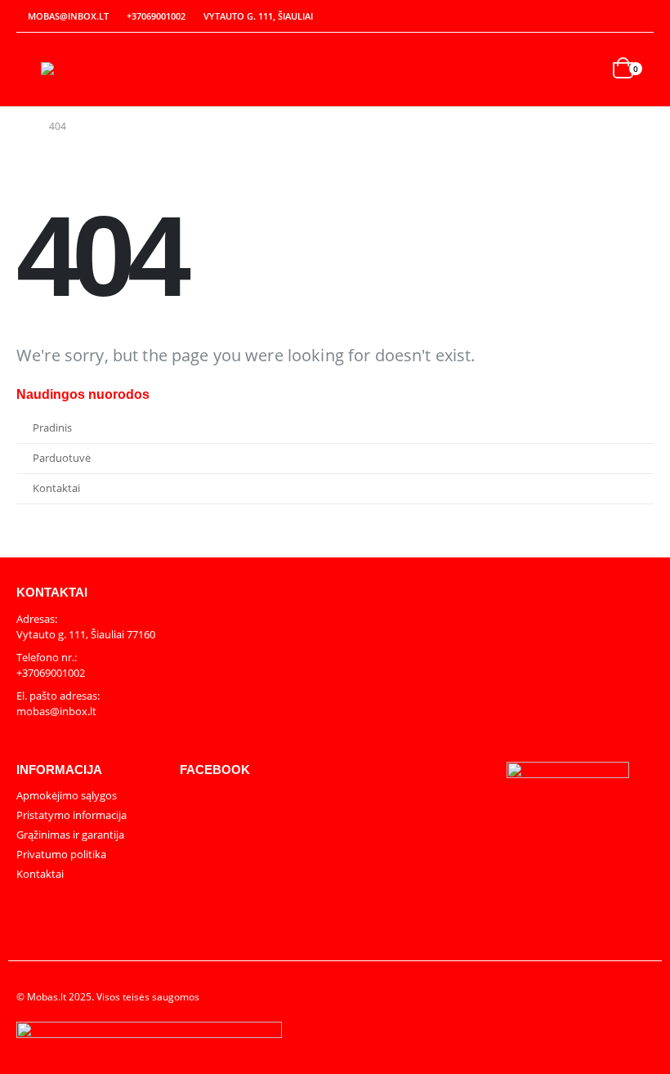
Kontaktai (56, 488)
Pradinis (52, 428)
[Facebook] (642, 16)
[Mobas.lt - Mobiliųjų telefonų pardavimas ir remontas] (86, 69)
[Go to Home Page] (21, 126)
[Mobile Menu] (28, 69)
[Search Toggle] (589, 70)
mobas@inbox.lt (68, 16)
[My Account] (606, 17)
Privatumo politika (61, 854)
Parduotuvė (62, 458)
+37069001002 (156, 16)
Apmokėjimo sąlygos (66, 795)
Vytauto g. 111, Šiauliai (258, 16)
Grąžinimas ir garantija (70, 834)
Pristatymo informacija (71, 815)
